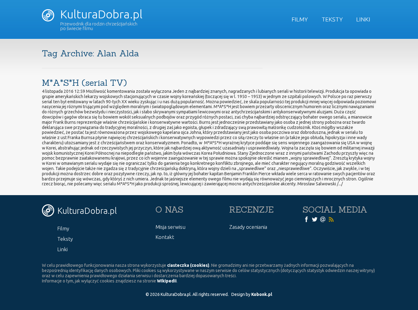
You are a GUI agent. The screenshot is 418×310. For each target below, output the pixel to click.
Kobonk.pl (261, 294)
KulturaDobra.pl (100, 14)
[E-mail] (323, 219)
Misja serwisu (170, 227)
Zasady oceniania (248, 227)
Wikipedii (167, 280)
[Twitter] (314, 219)
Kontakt (164, 237)
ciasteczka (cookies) (188, 265)
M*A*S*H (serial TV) (84, 82)
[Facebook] (306, 219)
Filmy (300, 19)
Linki (363, 19)
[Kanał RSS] (331, 219)
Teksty (332, 19)
